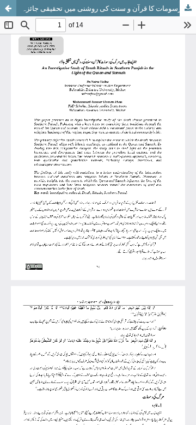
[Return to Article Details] (8, 8)
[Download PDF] (188, 8)
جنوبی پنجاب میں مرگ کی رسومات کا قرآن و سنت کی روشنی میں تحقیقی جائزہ (109, 8)
